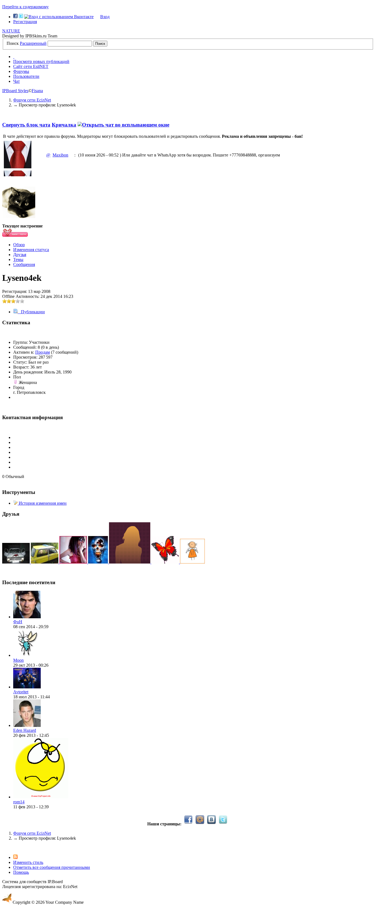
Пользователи (26, 76)
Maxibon (60, 155)
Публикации (31, 311)
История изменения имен (42, 503)
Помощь (21, 872)
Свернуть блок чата (26, 125)
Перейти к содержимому (25, 6)
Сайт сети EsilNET (30, 66)
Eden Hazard (24, 730)
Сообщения (24, 264)
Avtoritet (20, 692)
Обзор (19, 244)
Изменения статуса (31, 249)
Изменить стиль (28, 862)
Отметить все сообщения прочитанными (51, 867)
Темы (18, 259)
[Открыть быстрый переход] (13, 56)
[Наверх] (4, 847)
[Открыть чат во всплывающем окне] (123, 125)
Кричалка (64, 125)
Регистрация (25, 21)
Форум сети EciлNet (32, 833)
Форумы (21, 71)
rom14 (18, 802)
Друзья (19, 254)
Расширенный (33, 43)
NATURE (11, 31)
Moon (18, 660)
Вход (105, 16)
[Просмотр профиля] (27, 616)
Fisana (37, 90)
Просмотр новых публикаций (41, 61)
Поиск (13, 43)
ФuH (17, 621)
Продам (42, 352)
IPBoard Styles (15, 90)
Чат (16, 81)
